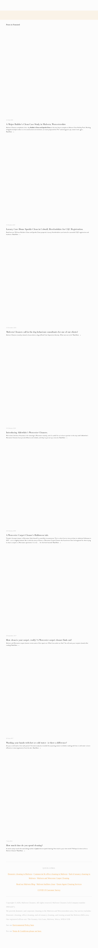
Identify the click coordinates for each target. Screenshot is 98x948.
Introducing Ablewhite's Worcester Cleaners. (27, 432)
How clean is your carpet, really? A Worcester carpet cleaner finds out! (39, 640)
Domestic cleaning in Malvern (20, 874)
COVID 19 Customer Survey (49, 890)
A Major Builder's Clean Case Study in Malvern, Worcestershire (36, 124)
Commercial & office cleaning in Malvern (50, 874)
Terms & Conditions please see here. (27, 931)
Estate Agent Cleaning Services (69, 884)
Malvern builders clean (46, 884)
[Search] (19, 5)
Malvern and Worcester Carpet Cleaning (53, 878)
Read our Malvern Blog (25, 884)
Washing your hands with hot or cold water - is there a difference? (36, 742)
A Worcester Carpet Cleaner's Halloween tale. (27, 535)
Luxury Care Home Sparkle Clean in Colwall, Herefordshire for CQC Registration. (44, 229)
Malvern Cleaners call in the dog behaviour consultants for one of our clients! (42, 332)
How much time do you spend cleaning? (24, 845)
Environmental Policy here (23, 925)
